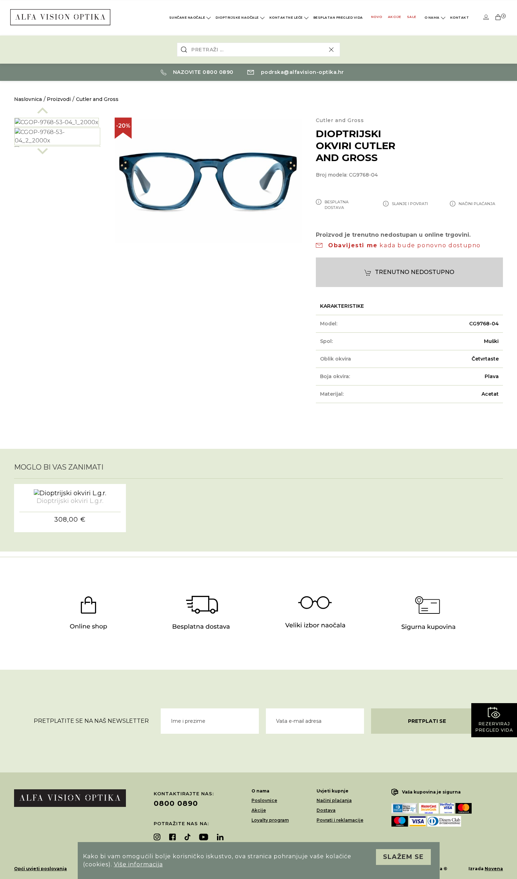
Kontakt (459, 17)
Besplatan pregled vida (338, 17)
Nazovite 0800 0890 (202, 72)
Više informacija (138, 864)
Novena (494, 868)
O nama (432, 17)
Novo (376, 17)
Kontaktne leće (286, 17)
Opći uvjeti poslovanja (40, 868)
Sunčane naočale (187, 17)
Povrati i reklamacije (340, 820)
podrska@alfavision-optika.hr (301, 72)
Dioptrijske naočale (237, 17)
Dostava (326, 810)
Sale (411, 17)
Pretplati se (427, 721)
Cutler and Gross (97, 99)
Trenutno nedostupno (414, 272)
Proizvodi (59, 99)
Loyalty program (270, 820)
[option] (57, 122)
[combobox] (258, 50)
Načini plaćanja (334, 800)
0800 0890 (176, 803)
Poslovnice (264, 800)
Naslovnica (28, 99)
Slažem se (403, 857)
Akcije (394, 17)
